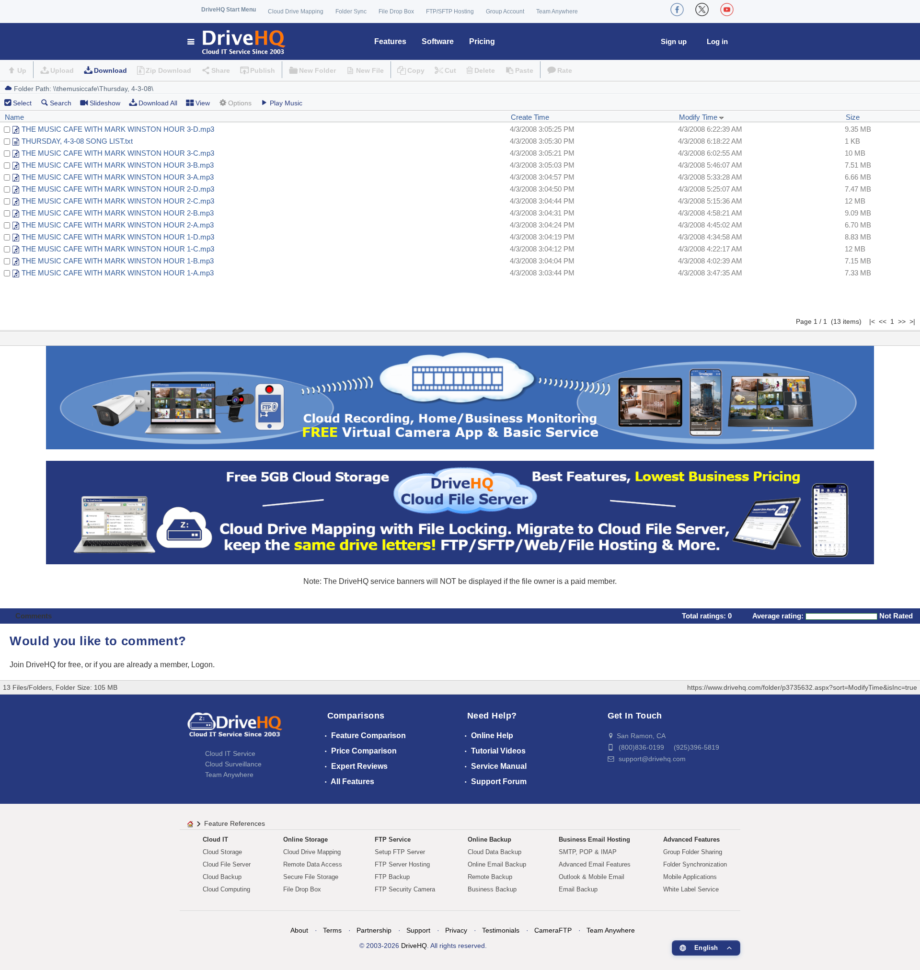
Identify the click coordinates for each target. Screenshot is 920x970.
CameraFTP (553, 930)
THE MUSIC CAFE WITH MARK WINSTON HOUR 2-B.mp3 (118, 213)
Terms (332, 930)
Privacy (456, 930)
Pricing (482, 41)
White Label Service (691, 889)
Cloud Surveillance (233, 764)
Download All (157, 103)
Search (60, 103)
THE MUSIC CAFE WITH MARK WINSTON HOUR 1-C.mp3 (118, 249)
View (203, 103)
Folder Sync (351, 11)
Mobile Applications (690, 876)
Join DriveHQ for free (45, 665)
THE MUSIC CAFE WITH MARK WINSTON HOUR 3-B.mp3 (118, 165)
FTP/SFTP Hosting (450, 11)
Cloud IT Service (230, 753)
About (299, 930)
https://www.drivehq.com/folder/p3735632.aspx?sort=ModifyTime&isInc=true (802, 687)
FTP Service (393, 839)
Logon (202, 665)
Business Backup (492, 889)
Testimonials (500, 930)
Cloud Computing (226, 889)
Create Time (530, 117)
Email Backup (578, 889)
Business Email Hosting (594, 839)
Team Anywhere (557, 11)
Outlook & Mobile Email (591, 876)
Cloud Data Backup (494, 852)
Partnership (373, 930)
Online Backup (489, 839)
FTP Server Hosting (402, 864)
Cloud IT (215, 839)
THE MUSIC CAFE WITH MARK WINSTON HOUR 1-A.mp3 (118, 273)
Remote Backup (490, 876)
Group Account (505, 11)
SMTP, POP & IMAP (588, 852)
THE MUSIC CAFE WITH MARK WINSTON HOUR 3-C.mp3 (118, 153)
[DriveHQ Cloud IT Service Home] (237, 41)
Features (390, 41)
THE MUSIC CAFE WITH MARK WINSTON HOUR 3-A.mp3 (118, 177)
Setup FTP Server (400, 852)
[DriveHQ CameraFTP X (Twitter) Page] (701, 9)
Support (418, 930)
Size (853, 117)
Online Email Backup (497, 864)
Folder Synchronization (695, 864)
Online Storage (305, 839)
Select (22, 103)
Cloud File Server (227, 864)
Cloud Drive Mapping (295, 11)
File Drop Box (396, 11)
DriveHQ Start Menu (228, 9)
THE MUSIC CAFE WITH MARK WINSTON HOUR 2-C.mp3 (118, 201)
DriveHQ (414, 945)
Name (14, 117)
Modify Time (699, 117)
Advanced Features (691, 839)
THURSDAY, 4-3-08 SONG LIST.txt (77, 141)
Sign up (674, 41)
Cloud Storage (222, 852)
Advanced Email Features (595, 864)
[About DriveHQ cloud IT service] (235, 729)
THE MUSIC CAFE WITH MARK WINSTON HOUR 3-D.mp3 (118, 129)
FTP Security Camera (405, 889)
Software (438, 41)
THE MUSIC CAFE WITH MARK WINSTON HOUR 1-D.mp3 (118, 237)
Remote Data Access (312, 864)
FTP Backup (392, 876)
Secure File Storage (310, 876)
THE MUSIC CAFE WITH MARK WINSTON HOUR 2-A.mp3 (118, 225)
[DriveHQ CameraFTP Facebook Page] (677, 9)
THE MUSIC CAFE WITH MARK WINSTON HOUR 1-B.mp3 (118, 261)
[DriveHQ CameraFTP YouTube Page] (726, 9)
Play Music (286, 103)
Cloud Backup (222, 876)
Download (110, 70)
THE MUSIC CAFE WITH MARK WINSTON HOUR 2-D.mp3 (118, 189)
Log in (717, 41)
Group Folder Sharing (692, 852)
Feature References (234, 823)
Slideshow (105, 103)
